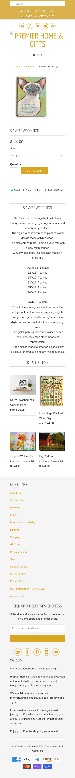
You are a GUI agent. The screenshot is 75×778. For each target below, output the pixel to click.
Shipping (15, 537)
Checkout (46, 16)
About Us (15, 492)
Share (28, 190)
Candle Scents (18, 566)
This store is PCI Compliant (47, 748)
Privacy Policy (18, 581)
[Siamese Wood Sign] (32, 96)
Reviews (15, 507)
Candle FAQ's (18, 573)
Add (50, 190)
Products (30, 66)
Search (14, 559)
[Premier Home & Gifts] (37, 40)
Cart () (31, 16)
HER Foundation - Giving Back (27, 588)
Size (12, 148)
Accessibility (17, 596)
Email (60, 190)
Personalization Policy (22, 522)
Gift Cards (16, 544)
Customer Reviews (32, 11)
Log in (53, 11)
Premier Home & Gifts (32, 746)
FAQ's (13, 515)
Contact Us (16, 500)
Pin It (39, 190)
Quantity (15, 164)
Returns (14, 529)
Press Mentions (19, 551)
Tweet (17, 190)
